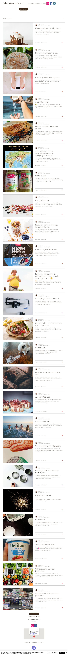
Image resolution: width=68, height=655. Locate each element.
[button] (63, 18)
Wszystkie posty (7, 18)
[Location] (54, 3)
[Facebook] (51, 3)
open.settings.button (52, 652)
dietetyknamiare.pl (12, 3)
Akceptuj (62, 652)
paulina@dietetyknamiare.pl (34, 3)
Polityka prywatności (27, 653)
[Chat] (34, 648)
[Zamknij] (66, 653)
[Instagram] (47, 3)
